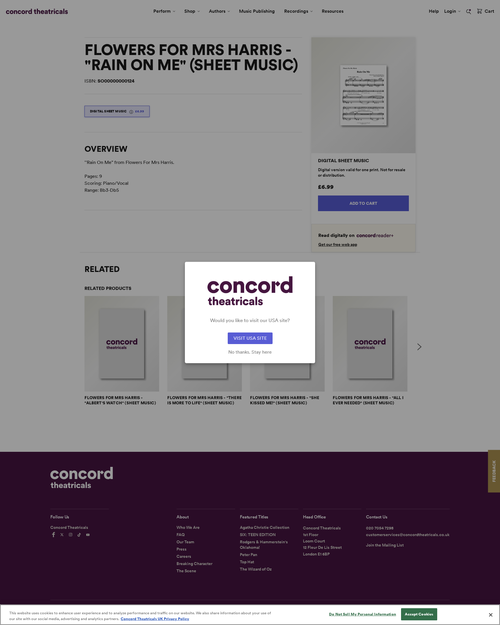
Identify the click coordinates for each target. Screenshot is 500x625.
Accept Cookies (419, 614)
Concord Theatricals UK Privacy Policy (155, 619)
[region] (250, 614)
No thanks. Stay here (250, 352)
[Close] (490, 614)
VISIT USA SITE (250, 338)
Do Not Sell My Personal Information (362, 614)
